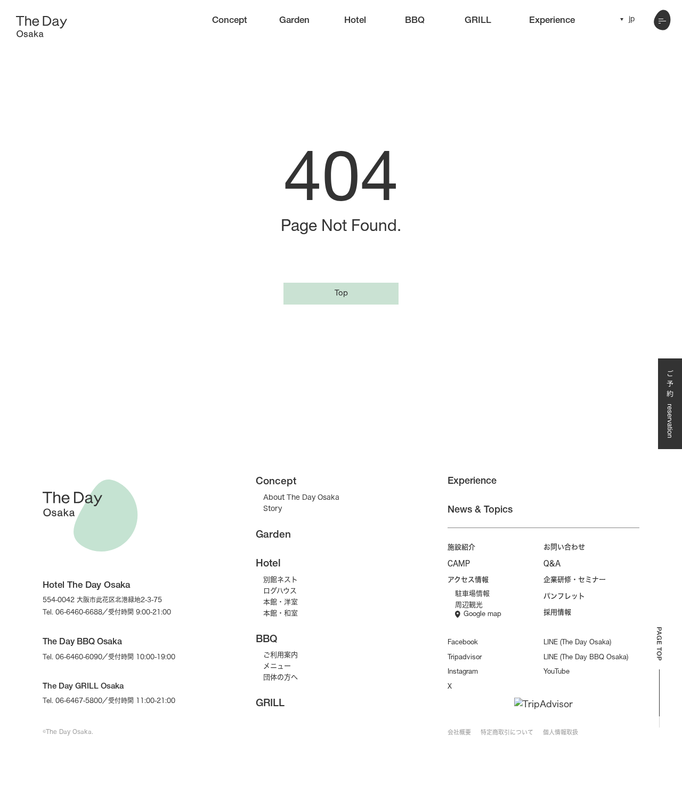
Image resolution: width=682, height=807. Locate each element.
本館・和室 (280, 613)
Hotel (355, 21)
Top (341, 294)
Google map (482, 614)
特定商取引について (507, 732)
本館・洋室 (280, 601)
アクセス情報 (468, 579)
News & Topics (480, 510)
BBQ (415, 21)
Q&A (552, 563)
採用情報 (557, 612)
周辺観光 (469, 604)
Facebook (463, 643)
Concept (229, 21)
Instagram (463, 672)
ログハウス (280, 590)
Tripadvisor (465, 657)
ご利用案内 (280, 654)
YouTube (556, 672)
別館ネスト (280, 579)
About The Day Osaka (301, 497)
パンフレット (564, 596)
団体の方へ (280, 677)
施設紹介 (461, 546)
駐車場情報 (472, 593)
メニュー (277, 665)
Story (272, 508)
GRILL (478, 21)
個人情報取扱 (560, 732)
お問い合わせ (564, 546)
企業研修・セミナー (574, 579)
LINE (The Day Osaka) (577, 643)
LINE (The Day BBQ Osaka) (585, 657)
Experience (552, 21)
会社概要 (459, 732)
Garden (294, 21)
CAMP (459, 563)
